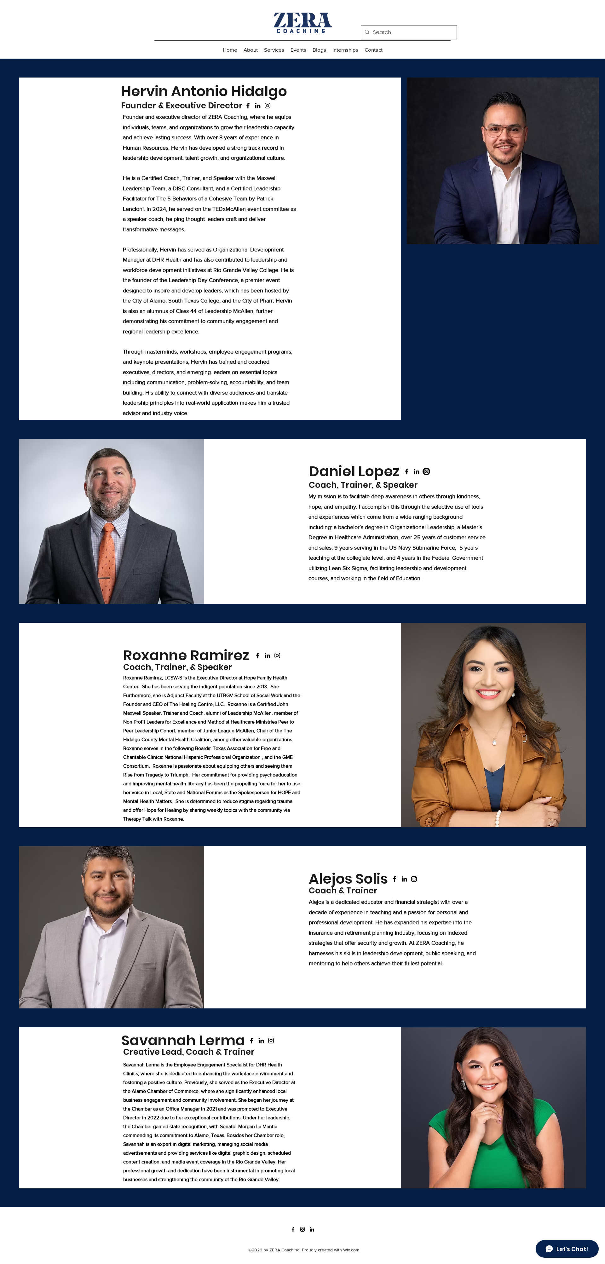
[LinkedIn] (258, 105)
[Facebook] (248, 105)
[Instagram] (267, 105)
